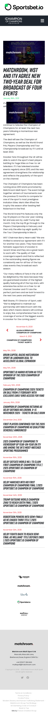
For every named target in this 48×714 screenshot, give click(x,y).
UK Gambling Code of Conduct (23, 705)
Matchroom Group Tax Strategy (23, 703)
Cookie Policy (23, 698)
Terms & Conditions (23, 693)
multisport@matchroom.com (24, 664)
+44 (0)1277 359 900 (24, 662)
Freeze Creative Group (27, 710)
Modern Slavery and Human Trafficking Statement (23, 700)
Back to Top (24, 708)
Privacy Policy (23, 695)
